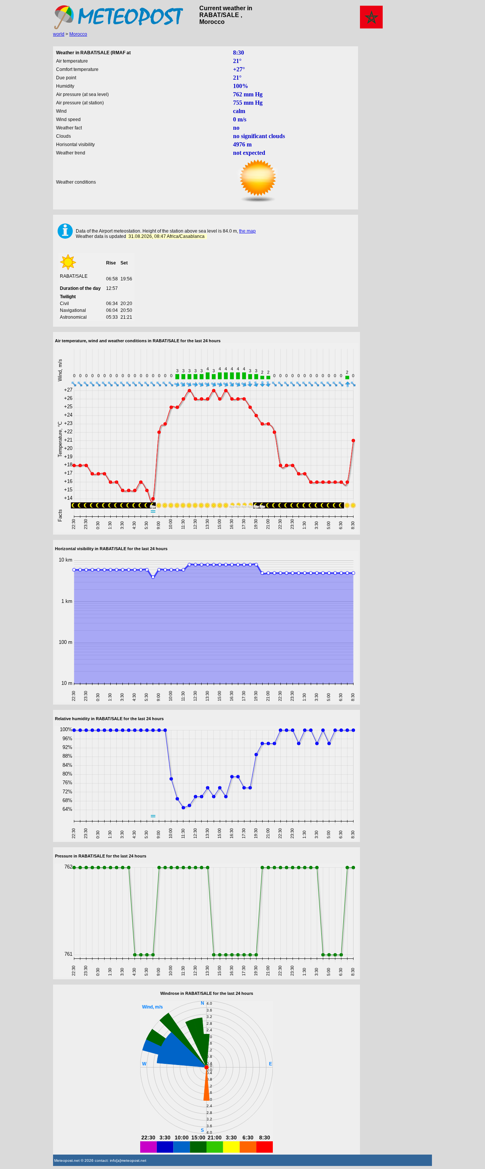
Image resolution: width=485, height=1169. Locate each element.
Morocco (78, 34)
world (58, 34)
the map (247, 231)
